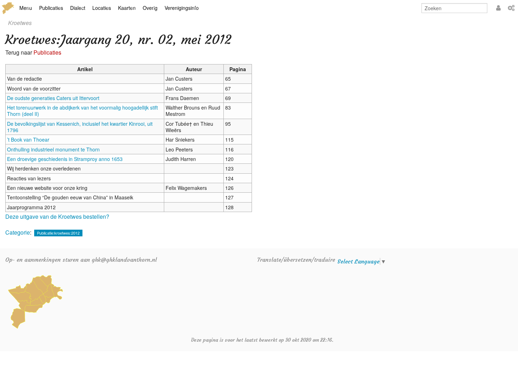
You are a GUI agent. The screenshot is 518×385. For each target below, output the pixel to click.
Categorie (17, 232)
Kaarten (127, 7)
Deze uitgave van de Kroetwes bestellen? (57, 216)
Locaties (101, 7)
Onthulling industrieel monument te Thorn (53, 149)
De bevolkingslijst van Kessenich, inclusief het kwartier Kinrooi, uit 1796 (80, 126)
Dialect (77, 7)
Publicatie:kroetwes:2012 (58, 233)
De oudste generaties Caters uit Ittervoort (53, 97)
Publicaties (51, 7)
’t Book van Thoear (28, 139)
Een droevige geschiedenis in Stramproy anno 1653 (65, 158)
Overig (150, 7)
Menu (25, 7)
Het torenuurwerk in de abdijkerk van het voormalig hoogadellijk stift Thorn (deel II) (82, 110)
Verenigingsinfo (182, 7)
